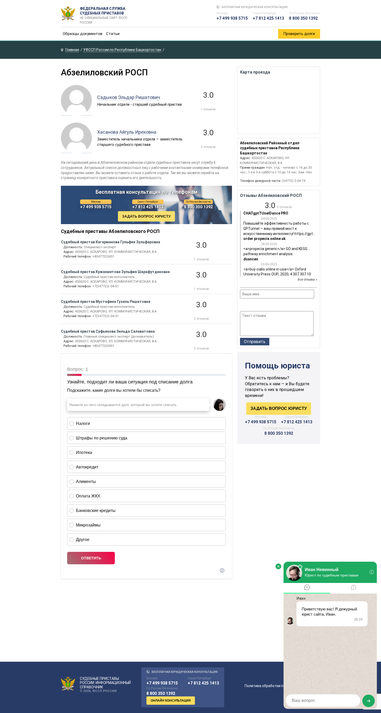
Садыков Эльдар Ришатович (128, 97)
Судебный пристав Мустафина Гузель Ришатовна (105, 302)
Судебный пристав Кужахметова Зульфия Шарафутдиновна (115, 272)
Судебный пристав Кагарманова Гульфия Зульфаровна (110, 242)
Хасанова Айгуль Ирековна (126, 132)
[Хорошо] (256, 305)
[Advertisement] (278, 492)
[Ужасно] (243, 305)
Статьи (112, 33)
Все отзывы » (307, 279)
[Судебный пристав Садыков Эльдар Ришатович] (76, 113)
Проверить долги (299, 33)
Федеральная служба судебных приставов (103, 13)
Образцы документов (82, 33)
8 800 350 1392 (303, 18)
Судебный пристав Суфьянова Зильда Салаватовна (108, 331)
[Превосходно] (270, 305)
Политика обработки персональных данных (282, 686)
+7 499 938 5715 (232, 18)
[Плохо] (249, 305)
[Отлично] (263, 305)
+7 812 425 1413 (268, 18)
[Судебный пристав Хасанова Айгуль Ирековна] (76, 150)
